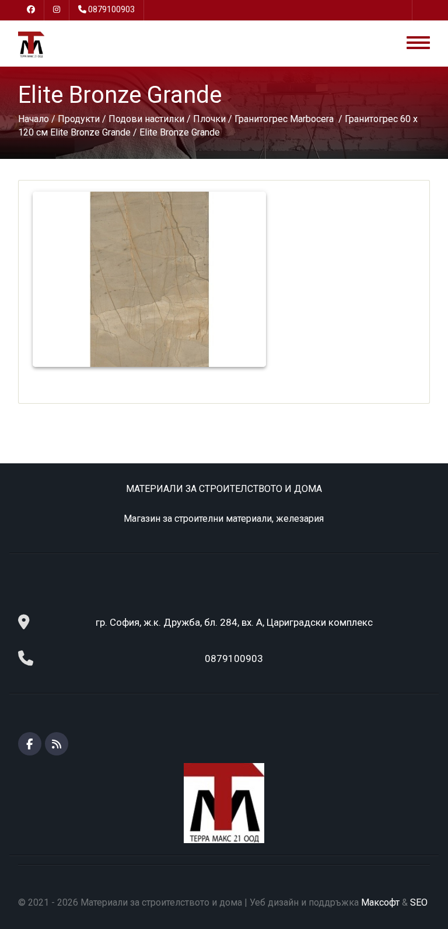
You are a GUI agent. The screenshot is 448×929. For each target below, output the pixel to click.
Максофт (380, 902)
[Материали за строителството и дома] (31, 44)
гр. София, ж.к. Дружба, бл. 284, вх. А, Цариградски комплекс (234, 622)
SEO (419, 902)
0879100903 (111, 9)
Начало (33, 118)
